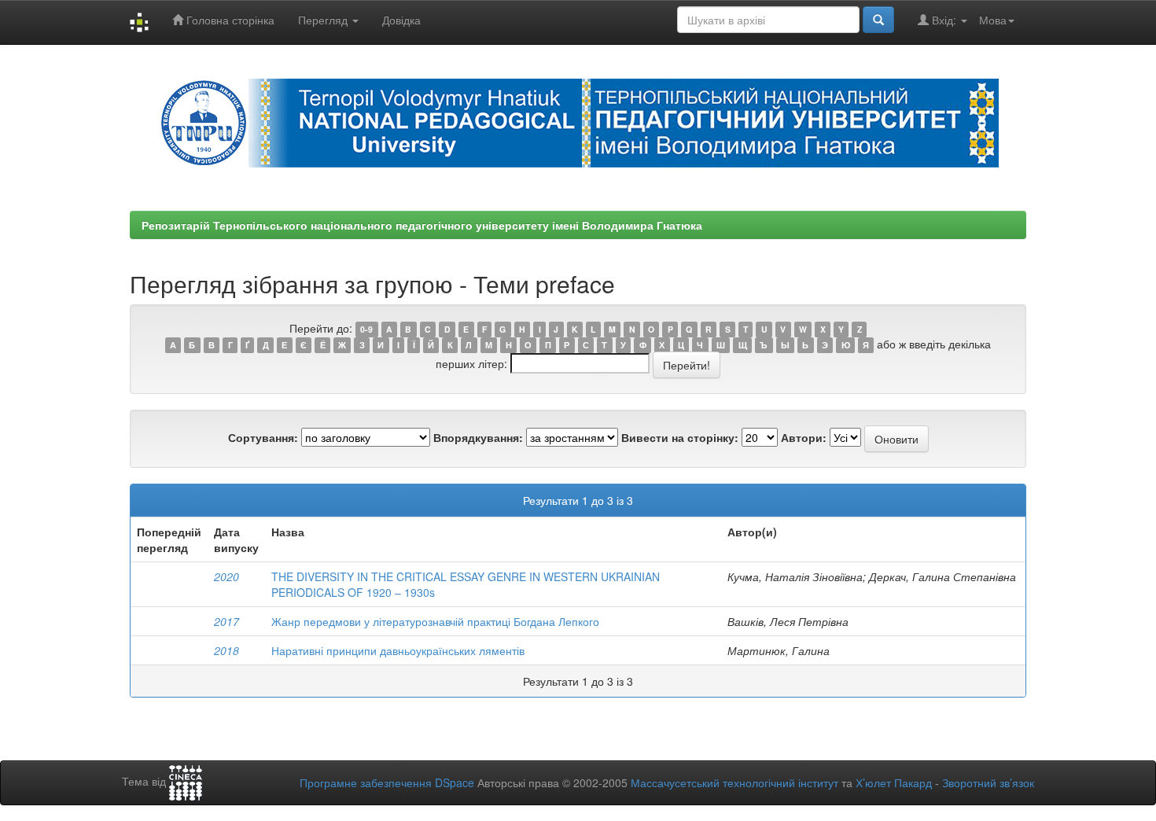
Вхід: (944, 20)
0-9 (366, 329)
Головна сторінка (228, 20)
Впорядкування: (478, 437)
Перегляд (324, 20)
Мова (993, 20)
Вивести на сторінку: (679, 437)
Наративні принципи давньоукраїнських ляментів (398, 650)
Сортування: (263, 437)
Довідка (401, 20)
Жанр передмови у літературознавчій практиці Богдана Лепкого (435, 621)
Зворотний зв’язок (988, 782)
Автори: (804, 437)
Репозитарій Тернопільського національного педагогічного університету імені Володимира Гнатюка (422, 225)
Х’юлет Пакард (894, 782)
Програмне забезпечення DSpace (387, 782)
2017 (226, 621)
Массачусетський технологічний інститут (734, 782)
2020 (226, 576)
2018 (226, 650)
